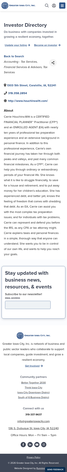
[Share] (53, 62)
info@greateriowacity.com (33, 421)
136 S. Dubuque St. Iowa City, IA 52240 (33, 428)
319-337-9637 (33, 414)
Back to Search (14, 56)
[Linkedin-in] (30, 444)
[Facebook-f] (23, 444)
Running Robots (44, 468)
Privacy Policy (33, 457)
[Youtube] (37, 444)
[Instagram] (43, 444)
